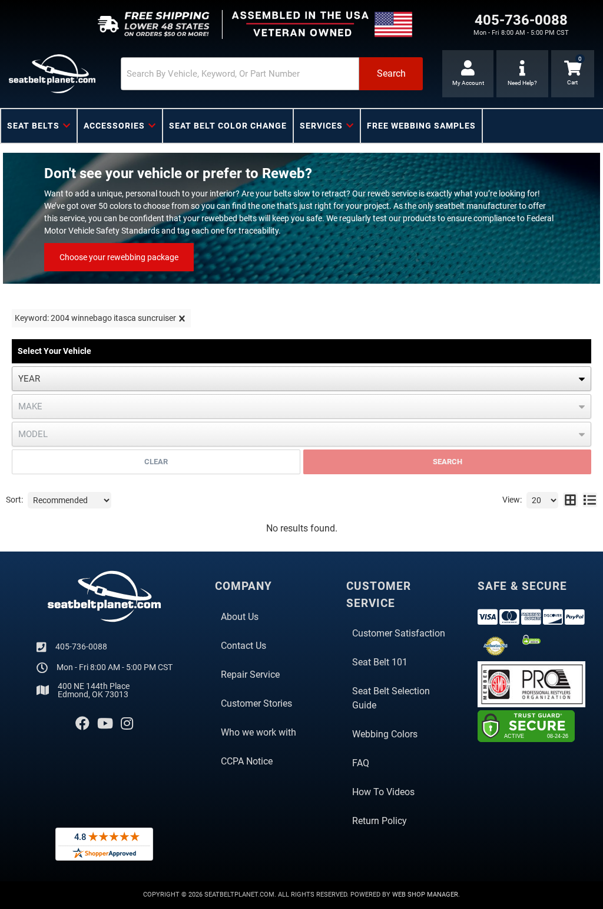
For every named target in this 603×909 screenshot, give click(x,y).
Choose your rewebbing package (118, 257)
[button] (272, 73)
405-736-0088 (81, 646)
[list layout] (589, 500)
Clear (156, 461)
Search (447, 461)
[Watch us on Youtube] (105, 723)
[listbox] (301, 378)
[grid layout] (570, 500)
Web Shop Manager (425, 894)
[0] (572, 73)
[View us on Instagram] (127, 723)
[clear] (182, 318)
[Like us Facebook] (82, 723)
